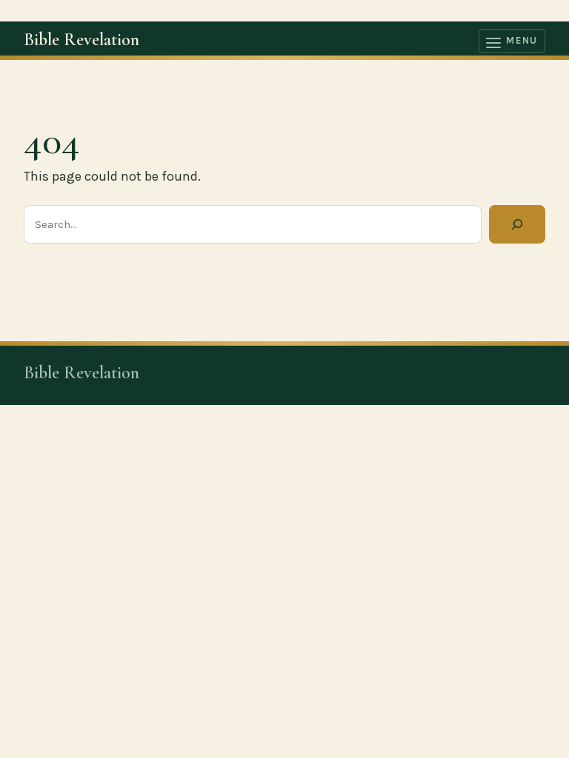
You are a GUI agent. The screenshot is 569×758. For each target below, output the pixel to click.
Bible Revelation (81, 39)
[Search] (517, 224)
